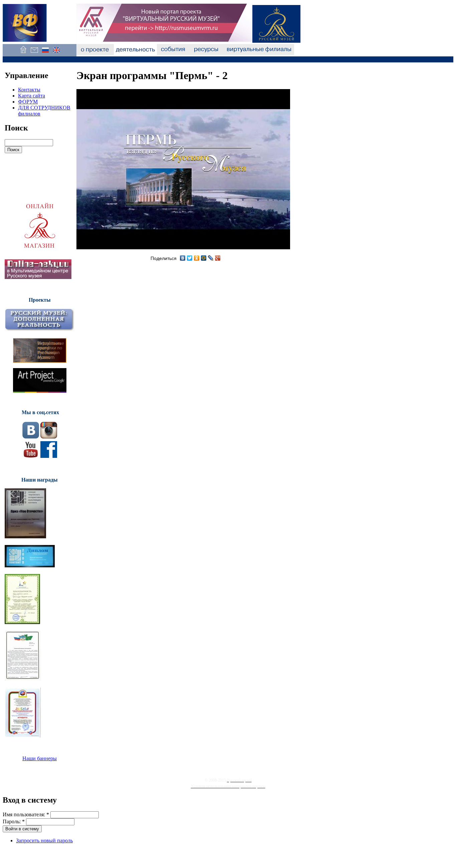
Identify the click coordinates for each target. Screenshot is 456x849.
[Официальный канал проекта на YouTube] (30, 456)
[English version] (56, 53)
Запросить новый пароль (44, 840)
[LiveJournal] (210, 258)
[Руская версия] (45, 53)
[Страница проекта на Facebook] (48, 456)
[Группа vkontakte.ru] (30, 437)
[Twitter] (189, 258)
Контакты (29, 89)
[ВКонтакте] (182, 258)
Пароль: (14, 821)
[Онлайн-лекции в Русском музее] (38, 277)
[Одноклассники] (196, 258)
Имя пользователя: (26, 814)
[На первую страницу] (23, 53)
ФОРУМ (28, 101)
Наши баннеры (39, 758)
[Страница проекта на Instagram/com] (48, 437)
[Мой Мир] (203, 258)
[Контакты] (34, 53)
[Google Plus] (217, 258)
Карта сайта (31, 95)
